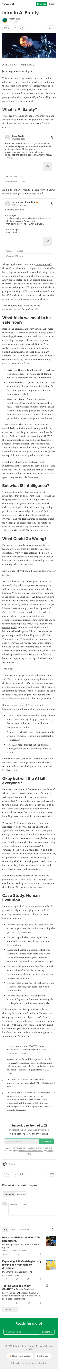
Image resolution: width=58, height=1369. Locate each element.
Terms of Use (42, 1148)
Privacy (31, 1346)
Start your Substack (21, 1356)
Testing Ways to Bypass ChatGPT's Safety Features (18, 1287)
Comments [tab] (9, 1194)
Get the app (43, 1356)
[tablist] (14, 1194)
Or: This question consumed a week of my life (20, 1246)
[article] (29, 1246)
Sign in (52, 4)
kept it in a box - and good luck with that (27, 455)
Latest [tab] (13, 1229)
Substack (15, 1363)
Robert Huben (15, 19)
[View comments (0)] (15, 28)
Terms (39, 1346)
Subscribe (41, 4)
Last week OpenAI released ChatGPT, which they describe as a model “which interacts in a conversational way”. (21, 1294)
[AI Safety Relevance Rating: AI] (17, 1271)
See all (8, 1309)
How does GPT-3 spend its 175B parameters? (21, 1239)
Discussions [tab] (24, 1229)
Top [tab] (5, 1229)
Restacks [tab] (21, 1194)
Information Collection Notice (31, 1150)
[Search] (53, 1229)
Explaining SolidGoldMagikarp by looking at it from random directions (22, 1264)
